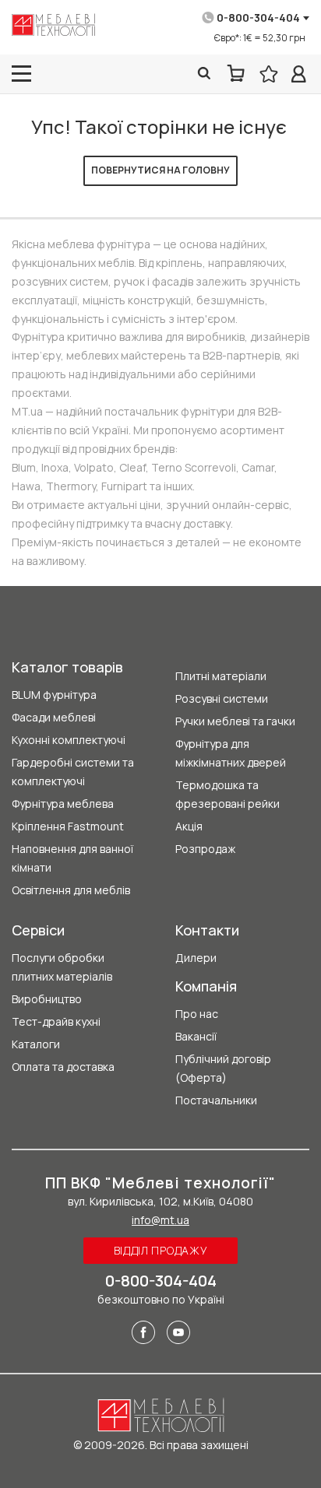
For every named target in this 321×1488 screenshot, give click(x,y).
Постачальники (216, 1100)
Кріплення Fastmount (68, 826)
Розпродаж (205, 848)
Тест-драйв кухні (56, 1021)
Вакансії (196, 1036)
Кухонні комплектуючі (68, 739)
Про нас (196, 1013)
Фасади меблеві (54, 717)
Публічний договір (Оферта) (223, 1068)
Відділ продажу (161, 1250)
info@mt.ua (160, 1220)
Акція (189, 826)
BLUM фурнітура (54, 694)
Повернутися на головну (160, 170)
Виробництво (47, 998)
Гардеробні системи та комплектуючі (73, 771)
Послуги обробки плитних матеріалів (62, 967)
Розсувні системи (221, 698)
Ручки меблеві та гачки (235, 721)
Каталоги (36, 1044)
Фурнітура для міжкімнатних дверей (230, 753)
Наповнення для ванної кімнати (72, 858)
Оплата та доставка (63, 1066)
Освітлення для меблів (71, 890)
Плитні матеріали (220, 676)
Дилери (196, 957)
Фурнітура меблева (63, 803)
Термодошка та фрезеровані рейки (227, 794)
